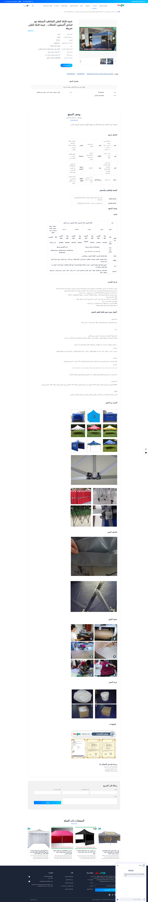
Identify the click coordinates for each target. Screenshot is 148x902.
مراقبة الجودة (64, 5)
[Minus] (118, 865)
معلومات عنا (90, 879)
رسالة (115, 796)
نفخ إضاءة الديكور (69, 889)
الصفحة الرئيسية (103, 5)
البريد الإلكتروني (85, 789)
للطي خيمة (107, 11)
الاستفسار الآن (66, 65)
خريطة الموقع (90, 889)
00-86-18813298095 (48, 876)
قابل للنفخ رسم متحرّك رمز (67, 885)
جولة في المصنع (74, 5)
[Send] (117, 899)
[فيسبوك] (146, 449)
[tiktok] (112, 895)
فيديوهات (87, 5)
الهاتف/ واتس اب (57, 789)
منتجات (112, 11)
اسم (116, 789)
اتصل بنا (56, 5)
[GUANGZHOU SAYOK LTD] (121, 5)
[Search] (32, 5)
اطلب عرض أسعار (47, 5)
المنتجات (94, 5)
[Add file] (144, 899)
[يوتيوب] (146, 452)
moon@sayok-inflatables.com (12, 1)
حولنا (81, 5)
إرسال (47, 802)
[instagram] (109, 895)
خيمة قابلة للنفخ (69, 879)
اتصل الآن (109, 858)
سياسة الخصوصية (33, 899)
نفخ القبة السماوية (69, 876)
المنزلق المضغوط (69, 882)
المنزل (117, 11)
